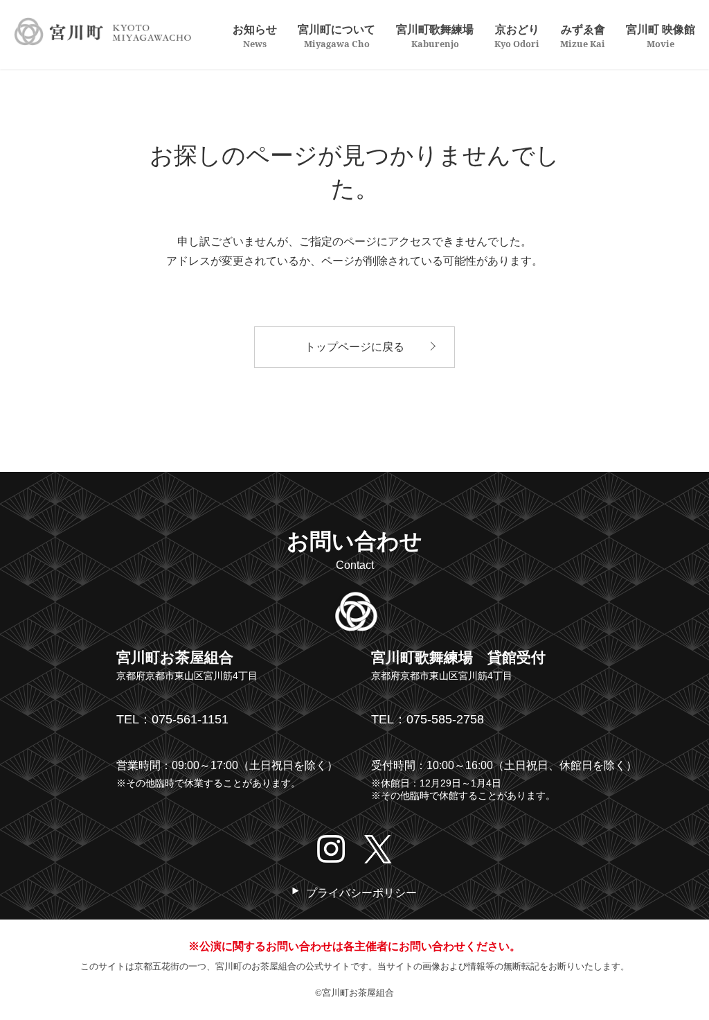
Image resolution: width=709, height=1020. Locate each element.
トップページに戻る (354, 347)
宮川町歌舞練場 (435, 35)
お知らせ (255, 35)
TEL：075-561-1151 (172, 719)
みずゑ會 (582, 35)
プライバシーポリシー (361, 893)
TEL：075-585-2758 (427, 719)
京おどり (516, 35)
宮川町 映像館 (660, 35)
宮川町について (336, 35)
